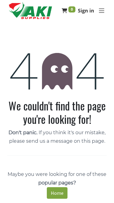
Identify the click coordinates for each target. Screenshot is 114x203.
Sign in (86, 10)
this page (92, 141)
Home (57, 193)
